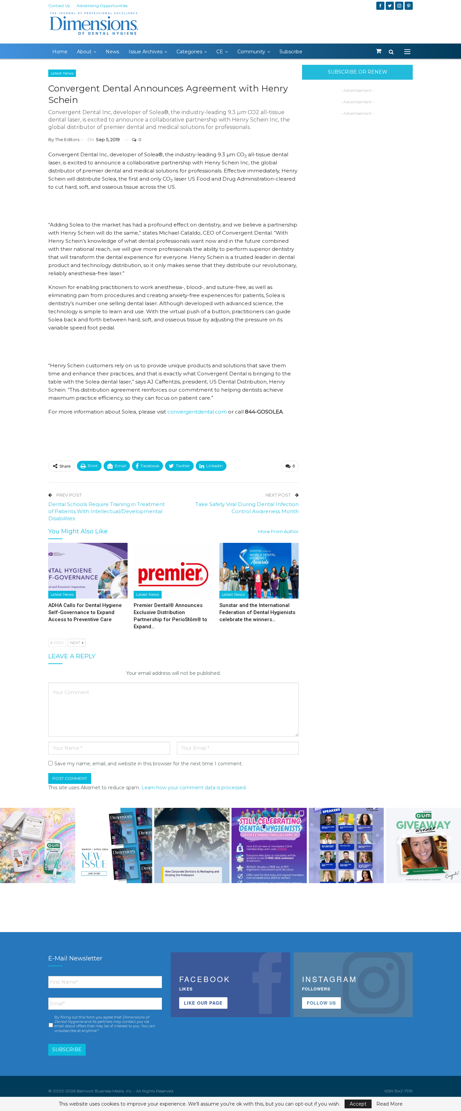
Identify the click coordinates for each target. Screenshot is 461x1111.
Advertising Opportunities (102, 5)
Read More (389, 1104)
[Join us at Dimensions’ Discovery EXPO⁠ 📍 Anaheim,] (346, 845)
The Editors (67, 139)
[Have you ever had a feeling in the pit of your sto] (115, 845)
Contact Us (59, 5)
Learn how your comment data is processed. (194, 788)
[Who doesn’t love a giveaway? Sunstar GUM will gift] (37, 845)
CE (219, 52)
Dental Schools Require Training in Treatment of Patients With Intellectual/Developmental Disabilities (106, 511)
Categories (189, 52)
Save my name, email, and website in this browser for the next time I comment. (148, 764)
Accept (358, 1104)
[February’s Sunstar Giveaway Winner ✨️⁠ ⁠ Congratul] (423, 845)
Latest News (62, 73)
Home (59, 52)
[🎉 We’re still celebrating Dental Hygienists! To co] (269, 845)
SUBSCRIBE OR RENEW (357, 72)
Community (251, 52)
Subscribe (290, 52)
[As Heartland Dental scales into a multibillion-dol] (191, 845)
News (112, 52)
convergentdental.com (196, 411)
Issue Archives (145, 52)
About (84, 52)
